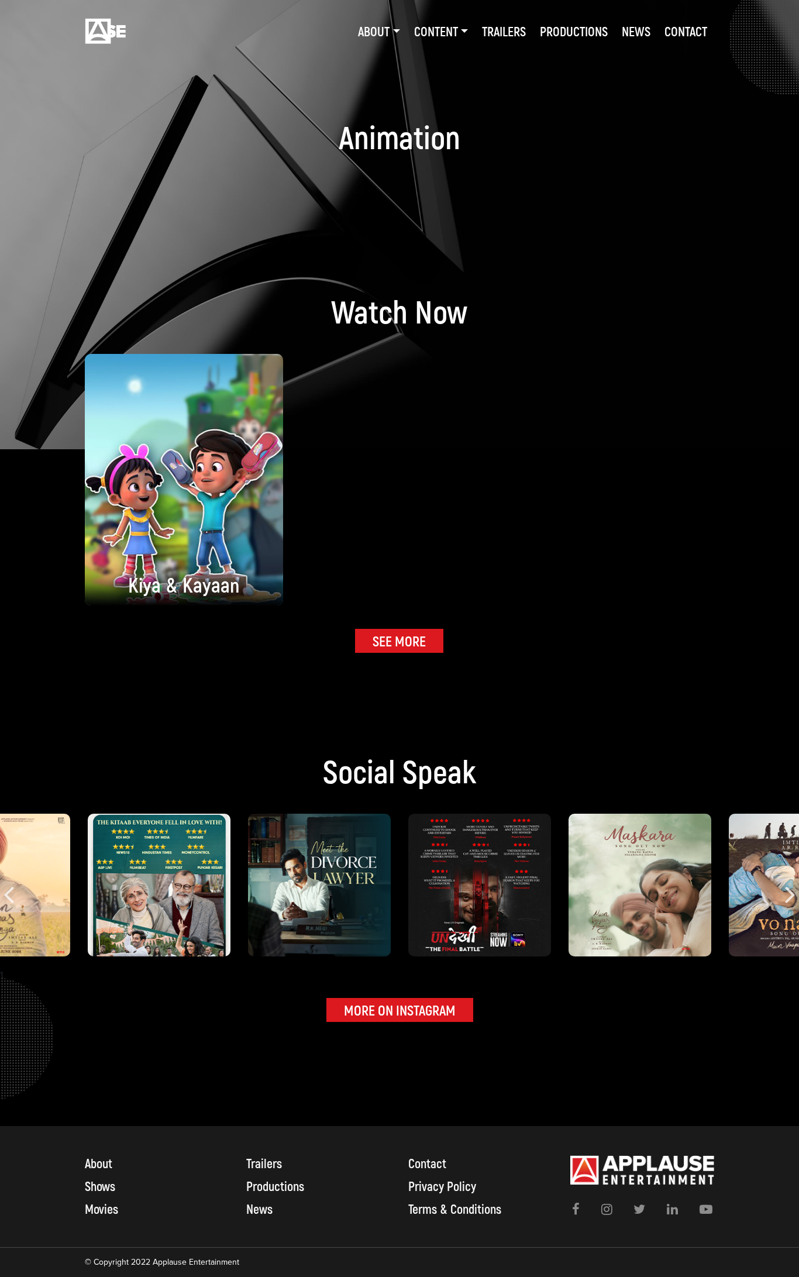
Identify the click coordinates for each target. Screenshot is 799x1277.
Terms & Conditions (454, 1208)
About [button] (374, 31)
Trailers (504, 31)
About (98, 1163)
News (636, 31)
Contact (685, 31)
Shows (100, 1185)
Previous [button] (9, 885)
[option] (479, 885)
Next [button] (790, 885)
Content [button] (436, 31)
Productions (574, 31)
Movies (101, 1208)
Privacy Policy (442, 1185)
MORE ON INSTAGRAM (400, 1009)
